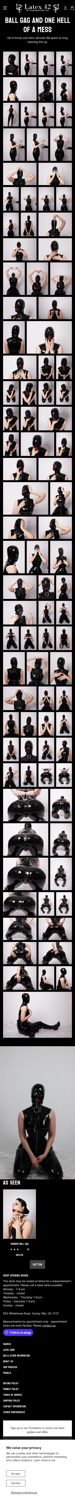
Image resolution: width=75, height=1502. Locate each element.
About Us (8, 1361)
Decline (15, 1483)
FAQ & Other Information (16, 1355)
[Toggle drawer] (5, 7)
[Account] (65, 8)
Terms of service (12, 1395)
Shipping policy (11, 1400)
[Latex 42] (37, 8)
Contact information (14, 1406)
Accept (15, 1473)
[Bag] (72, 8)
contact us (48, 1325)
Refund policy (10, 1383)
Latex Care (9, 1350)
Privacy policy (11, 1389)
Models (7, 1373)
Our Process (10, 1367)
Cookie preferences (14, 1412)
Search (7, 1344)
